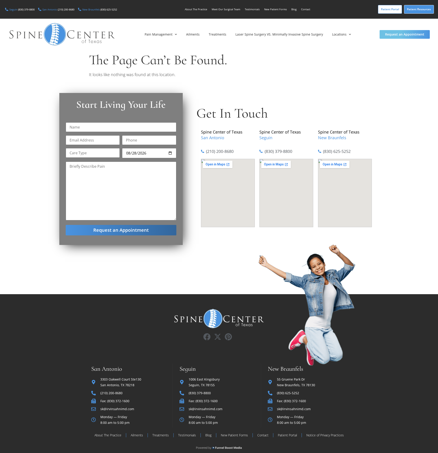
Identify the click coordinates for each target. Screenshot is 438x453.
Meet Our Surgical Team (226, 9)
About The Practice (196, 9)
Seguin (265, 137)
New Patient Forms (275, 9)
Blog (294, 9)
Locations (339, 34)
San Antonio (212, 137)
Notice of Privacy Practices (325, 435)
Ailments (193, 34)
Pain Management (158, 34)
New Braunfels (332, 137)
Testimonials (252, 9)
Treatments (217, 34)
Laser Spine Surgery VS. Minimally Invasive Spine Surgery (279, 34)
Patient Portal (287, 435)
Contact (305, 9)
